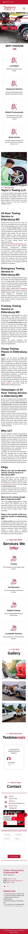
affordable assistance (12, 484)
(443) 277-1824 (12, 879)
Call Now (4, 28)
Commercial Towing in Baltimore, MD (14, 895)
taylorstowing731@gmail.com (15, 880)
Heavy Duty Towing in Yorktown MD (14, 893)
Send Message (14, 856)
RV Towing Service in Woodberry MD (14, 904)
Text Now (13, 28)
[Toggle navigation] (23, 8)
